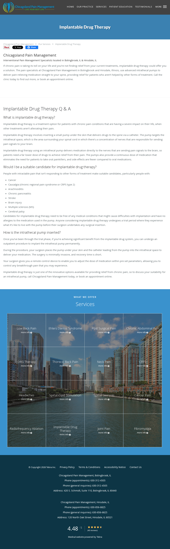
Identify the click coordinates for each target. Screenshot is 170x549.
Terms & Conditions (89, 467)
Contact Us (136, 467)
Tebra (99, 536)
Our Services (44, 44)
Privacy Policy (67, 467)
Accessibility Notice (115, 467)
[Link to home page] (27, 7)
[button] (165, 6)
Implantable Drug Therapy (68, 44)
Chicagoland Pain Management (18, 44)
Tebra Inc (50, 467)
